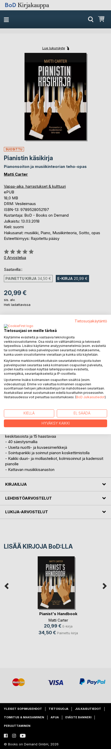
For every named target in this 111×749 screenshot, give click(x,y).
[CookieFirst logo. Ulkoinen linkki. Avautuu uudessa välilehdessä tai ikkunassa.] (18, 326)
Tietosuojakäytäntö (91, 321)
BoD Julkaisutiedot (90, 397)
